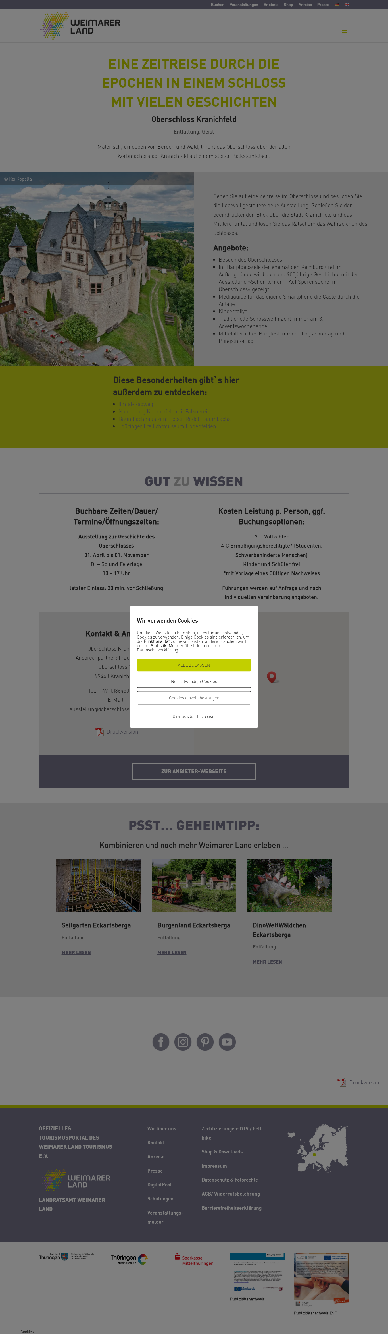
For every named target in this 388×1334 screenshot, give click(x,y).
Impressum (206, 716)
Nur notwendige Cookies (194, 681)
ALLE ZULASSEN (194, 665)
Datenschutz (183, 716)
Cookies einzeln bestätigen (194, 698)
